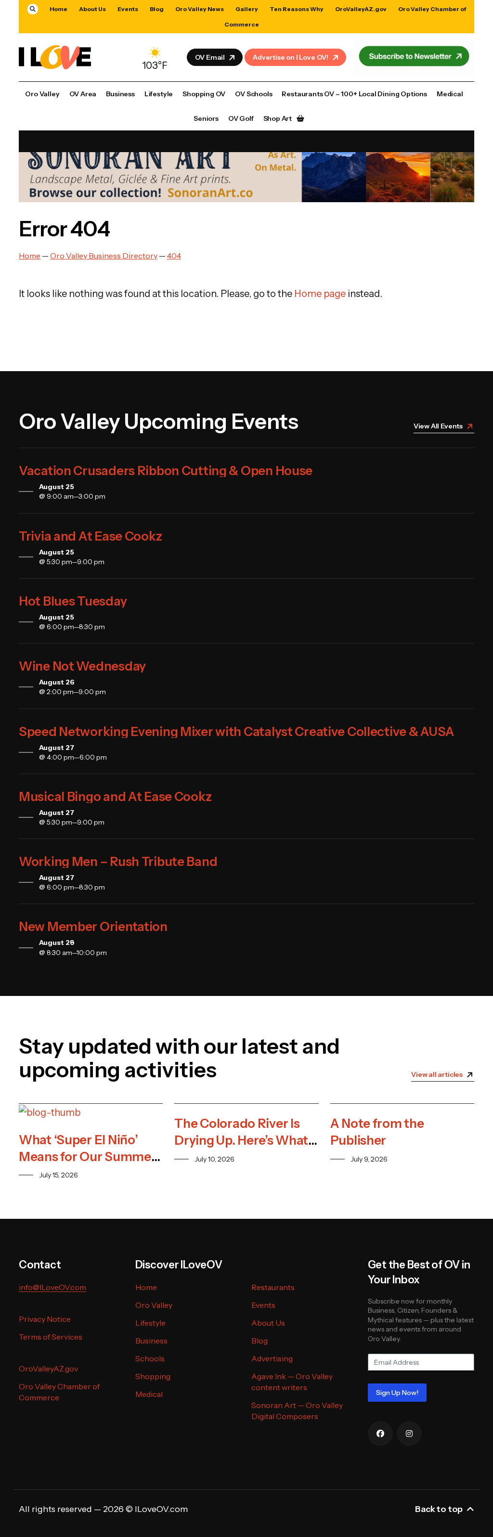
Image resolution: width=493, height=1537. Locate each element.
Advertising (272, 1358)
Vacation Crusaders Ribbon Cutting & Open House (165, 470)
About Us (92, 9)
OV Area (83, 94)
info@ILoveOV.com (52, 1287)
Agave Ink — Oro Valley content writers (292, 1381)
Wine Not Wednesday (82, 666)
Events (127, 9)
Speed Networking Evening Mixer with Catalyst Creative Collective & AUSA (236, 731)
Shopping (152, 1376)
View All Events (438, 426)
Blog (157, 9)
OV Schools (253, 94)
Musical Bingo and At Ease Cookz (115, 796)
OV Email (210, 57)
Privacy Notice (45, 1319)
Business (120, 94)
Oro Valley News (199, 9)
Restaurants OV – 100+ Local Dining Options (354, 94)
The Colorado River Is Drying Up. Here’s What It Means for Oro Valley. (241, 1140)
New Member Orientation (93, 926)
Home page (320, 293)
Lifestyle (158, 94)
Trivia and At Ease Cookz (90, 536)
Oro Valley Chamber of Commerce (59, 1392)
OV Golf (241, 118)
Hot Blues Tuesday (73, 601)
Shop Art (277, 118)
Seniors (206, 118)
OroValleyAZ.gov (361, 9)
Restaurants (273, 1287)
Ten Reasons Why (297, 9)
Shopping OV (203, 94)
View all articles (437, 1074)
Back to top (439, 1509)
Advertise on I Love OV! (290, 57)
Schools (150, 1358)
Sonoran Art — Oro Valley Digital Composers (297, 1410)
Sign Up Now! (397, 1392)
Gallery (246, 9)
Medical (450, 94)
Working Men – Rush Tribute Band (118, 861)
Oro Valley (42, 94)
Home (58, 9)
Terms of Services (50, 1337)
